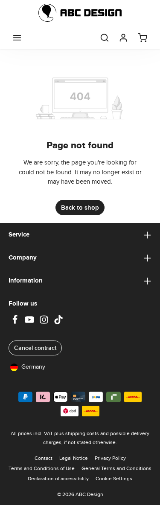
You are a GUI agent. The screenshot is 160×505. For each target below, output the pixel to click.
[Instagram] (44, 322)
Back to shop (80, 207)
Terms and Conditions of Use (42, 468)
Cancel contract (35, 347)
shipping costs (82, 433)
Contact (43, 458)
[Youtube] (30, 322)
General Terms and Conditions (116, 468)
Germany (33, 366)
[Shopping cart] (142, 37)
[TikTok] (58, 322)
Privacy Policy (110, 458)
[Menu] (17, 37)
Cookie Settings (114, 478)
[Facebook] (15, 322)
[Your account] (123, 37)
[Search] (104, 37)
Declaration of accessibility (58, 478)
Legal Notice (73, 458)
